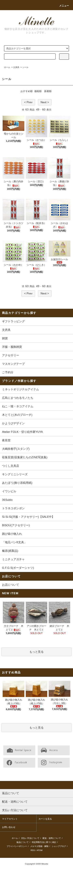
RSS (33, 850)
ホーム (7, 67)
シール (25, 67)
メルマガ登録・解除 (39, 846)
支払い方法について (30, 838)
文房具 (16, 67)
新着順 (48, 91)
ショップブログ (59, 846)
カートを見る (45, 819)
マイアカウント (10, 819)
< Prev (28, 102)
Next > (45, 102)
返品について (22, 842)
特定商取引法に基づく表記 (44, 842)
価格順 (38, 91)
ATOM (39, 850)
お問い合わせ (8, 827)
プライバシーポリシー (17, 846)
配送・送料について (52, 838)
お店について (10, 584)
